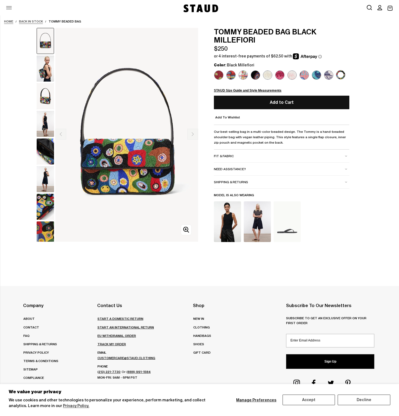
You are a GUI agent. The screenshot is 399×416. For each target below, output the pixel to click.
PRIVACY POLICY (36, 352)
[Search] (369, 8)
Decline (364, 399)
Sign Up (330, 361)
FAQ (26, 335)
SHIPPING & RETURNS (40, 344)
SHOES (198, 344)
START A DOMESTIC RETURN (120, 318)
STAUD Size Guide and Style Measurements (247, 90)
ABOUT (29, 318)
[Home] (200, 8)
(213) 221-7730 (109, 371)
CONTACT (31, 327)
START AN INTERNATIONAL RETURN (125, 327)
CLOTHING (201, 327)
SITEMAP (30, 369)
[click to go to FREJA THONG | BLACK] (287, 221)
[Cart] (390, 8)
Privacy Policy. (76, 405)
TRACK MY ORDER (111, 344)
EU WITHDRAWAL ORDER (116, 335)
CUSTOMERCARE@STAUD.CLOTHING (126, 358)
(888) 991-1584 (138, 371)
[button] (379, 8)
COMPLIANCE (33, 377)
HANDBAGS (202, 335)
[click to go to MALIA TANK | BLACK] (227, 221)
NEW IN (198, 318)
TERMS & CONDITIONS (40, 361)
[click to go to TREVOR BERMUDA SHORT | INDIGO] (257, 221)
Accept (309, 399)
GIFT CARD (202, 352)
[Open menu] (9, 7)
